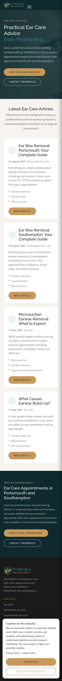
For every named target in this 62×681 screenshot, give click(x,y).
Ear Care (8, 604)
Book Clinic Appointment (26, 533)
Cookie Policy (29, 652)
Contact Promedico (22, 81)
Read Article (22, 211)
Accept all (31, 662)
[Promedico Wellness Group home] (15, 5)
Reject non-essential (31, 671)
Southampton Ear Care (16, 615)
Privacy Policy (13, 652)
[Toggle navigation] (29, 5)
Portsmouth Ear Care (15, 609)
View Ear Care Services (24, 72)
